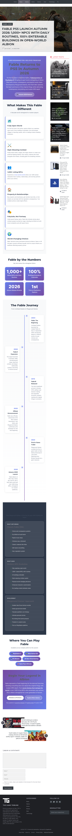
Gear (45, 2)
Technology (52, 2)
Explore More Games (33, 698)
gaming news (30, 702)
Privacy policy (39, 832)
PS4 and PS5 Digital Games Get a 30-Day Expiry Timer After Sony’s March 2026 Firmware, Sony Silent (64, 167)
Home (15, 2)
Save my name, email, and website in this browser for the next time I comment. (22, 783)
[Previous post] (3, 723)
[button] (58, 2)
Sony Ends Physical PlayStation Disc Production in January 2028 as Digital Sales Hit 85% (60, 91)
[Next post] (46, 736)
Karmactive (36, 829)
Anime (33, 2)
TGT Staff (8, 48)
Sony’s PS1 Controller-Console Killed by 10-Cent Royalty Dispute (59, 71)
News (20, 2)
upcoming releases (20, 702)
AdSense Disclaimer (48, 832)
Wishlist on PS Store (15, 697)
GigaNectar (48, 829)
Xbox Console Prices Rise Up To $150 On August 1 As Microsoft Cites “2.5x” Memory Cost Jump (60, 112)
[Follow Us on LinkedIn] (60, 802)
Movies (39, 2)
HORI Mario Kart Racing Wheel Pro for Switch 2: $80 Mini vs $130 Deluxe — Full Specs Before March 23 (64, 201)
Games (27, 2)
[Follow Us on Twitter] (54, 802)
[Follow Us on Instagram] (57, 802)
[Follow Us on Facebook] (51, 802)
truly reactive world (20, 174)
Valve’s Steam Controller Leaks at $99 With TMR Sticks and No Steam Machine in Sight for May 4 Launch (64, 150)
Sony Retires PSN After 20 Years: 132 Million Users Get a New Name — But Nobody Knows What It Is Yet (64, 184)
